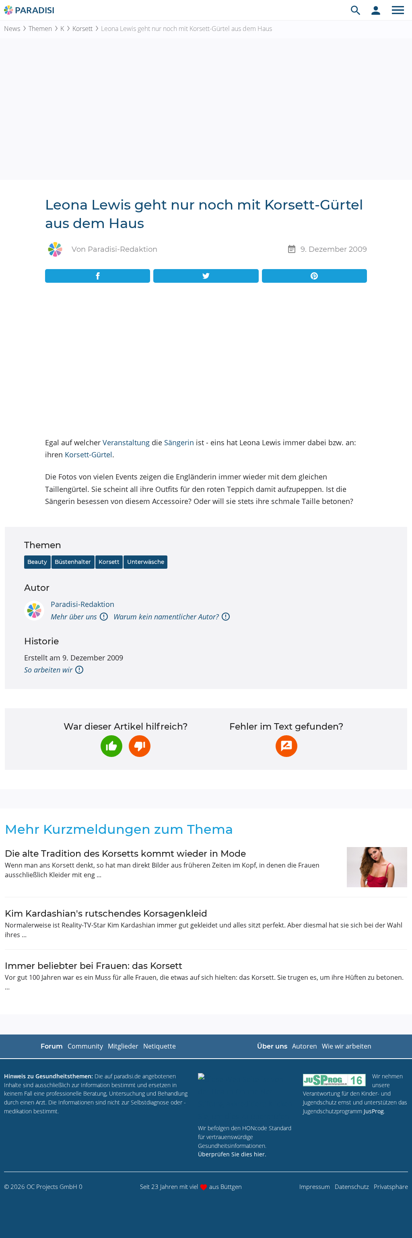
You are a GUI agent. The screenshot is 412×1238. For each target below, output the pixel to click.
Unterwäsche (145, 562)
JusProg (374, 1111)
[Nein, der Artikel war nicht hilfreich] (139, 746)
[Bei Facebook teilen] (97, 276)
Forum (52, 1046)
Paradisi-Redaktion (82, 604)
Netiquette (159, 1046)
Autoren (304, 1046)
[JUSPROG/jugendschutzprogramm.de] (334, 1079)
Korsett (82, 28)
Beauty (37, 562)
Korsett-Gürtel (88, 454)
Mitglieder (123, 1046)
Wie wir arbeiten (346, 1046)
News (12, 28)
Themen (40, 28)
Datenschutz (352, 1186)
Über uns (272, 1046)
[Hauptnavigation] (398, 10)
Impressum (314, 1186)
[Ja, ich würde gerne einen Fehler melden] (286, 746)
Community (85, 1046)
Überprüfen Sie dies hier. (232, 1154)
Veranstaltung (126, 442)
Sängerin (179, 442)
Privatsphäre (391, 1186)
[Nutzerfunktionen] (376, 10)
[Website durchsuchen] (356, 10)
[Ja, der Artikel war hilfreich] (111, 746)
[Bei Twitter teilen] (205, 276)
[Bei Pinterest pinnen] (314, 276)
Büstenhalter (73, 562)
